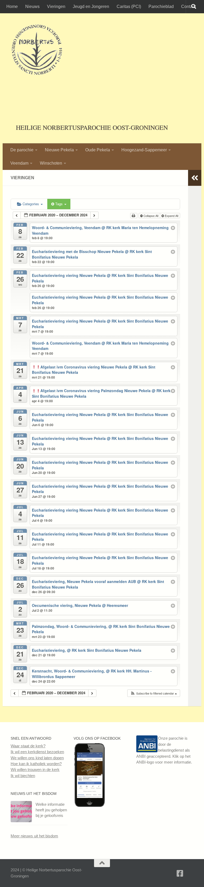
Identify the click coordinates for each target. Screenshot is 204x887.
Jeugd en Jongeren (91, 6)
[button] (154, 693)
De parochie (21, 150)
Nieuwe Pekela (59, 150)
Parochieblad (161, 6)
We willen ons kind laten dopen (37, 758)
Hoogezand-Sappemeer (144, 150)
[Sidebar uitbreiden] (194, 178)
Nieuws (32, 6)
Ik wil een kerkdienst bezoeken (37, 751)
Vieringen (56, 6)
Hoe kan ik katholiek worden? (36, 763)
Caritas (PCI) (129, 6)
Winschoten (51, 163)
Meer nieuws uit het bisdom (34, 836)
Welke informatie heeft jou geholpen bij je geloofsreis (51, 810)
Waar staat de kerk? (28, 746)
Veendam (19, 163)
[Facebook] (180, 873)
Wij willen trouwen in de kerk (35, 769)
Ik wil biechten (23, 775)
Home (12, 6)
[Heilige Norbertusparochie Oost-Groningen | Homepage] (37, 50)
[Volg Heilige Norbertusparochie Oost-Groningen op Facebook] (89, 805)
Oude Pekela (97, 150)
